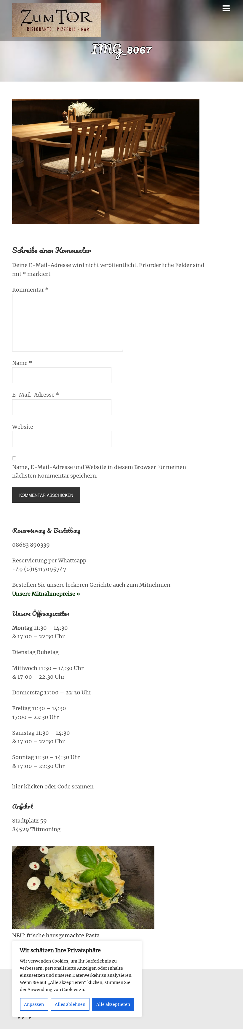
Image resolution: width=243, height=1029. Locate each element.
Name (22, 363)
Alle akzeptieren (113, 1004)
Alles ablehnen (70, 1004)
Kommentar (30, 289)
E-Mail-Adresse (35, 394)
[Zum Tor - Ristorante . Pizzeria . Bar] (56, 32)
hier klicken (27, 786)
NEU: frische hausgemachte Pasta (56, 935)
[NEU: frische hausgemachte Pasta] (83, 888)
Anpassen (34, 1004)
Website (22, 426)
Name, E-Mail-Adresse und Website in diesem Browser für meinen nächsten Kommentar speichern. (99, 471)
